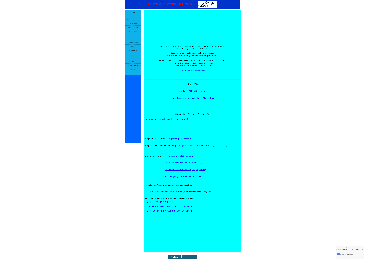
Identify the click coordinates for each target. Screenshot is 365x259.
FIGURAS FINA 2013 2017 (161, 202)
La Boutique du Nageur (133, 65)
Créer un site (188, 257)
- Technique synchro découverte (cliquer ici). (185, 176)
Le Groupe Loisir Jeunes (133, 27)
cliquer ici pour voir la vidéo (181, 138)
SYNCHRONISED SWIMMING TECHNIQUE (170, 211)
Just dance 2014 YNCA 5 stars (192, 91)
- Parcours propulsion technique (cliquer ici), (185, 169)
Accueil (133, 12)
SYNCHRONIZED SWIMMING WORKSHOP (170, 206)
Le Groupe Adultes (133, 39)
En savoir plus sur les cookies (346, 254)
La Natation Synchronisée (133, 31)
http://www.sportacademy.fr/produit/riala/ (192, 70)
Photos (133, 61)
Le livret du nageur (133, 54)
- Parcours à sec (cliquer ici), (179, 156)
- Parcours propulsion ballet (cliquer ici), (183, 162)
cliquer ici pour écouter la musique (188, 145)
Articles (133, 58)
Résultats (133, 46)
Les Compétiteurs (133, 35)
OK (338, 254)
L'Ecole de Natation (133, 23)
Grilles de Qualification (133, 42)
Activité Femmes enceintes (133, 20)
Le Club (133, 16)
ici (190, 185)
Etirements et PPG (133, 50)
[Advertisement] (132, 113)
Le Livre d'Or (133, 73)
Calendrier (133, 69)
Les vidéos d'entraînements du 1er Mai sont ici (192, 98)
